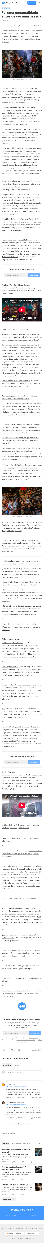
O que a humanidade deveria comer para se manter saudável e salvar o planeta (21, 952)
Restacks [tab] (16, 1065)
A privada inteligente (25, 968)
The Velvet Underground (11, 727)
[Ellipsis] (41, 1084)
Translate (6, 8)
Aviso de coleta (37, 1228)
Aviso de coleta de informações (26, 1040)
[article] (22, 1155)
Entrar (40, 3)
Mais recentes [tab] (16, 1144)
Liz (7, 1084)
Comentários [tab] (7, 1065)
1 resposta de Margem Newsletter (19, 1124)
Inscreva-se (32, 3)
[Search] (40, 1144)
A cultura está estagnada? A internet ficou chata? (14, 1168)
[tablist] (11, 1065)
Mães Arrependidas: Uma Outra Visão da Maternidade (20, 573)
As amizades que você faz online (14, 991)
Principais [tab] (6, 1144)
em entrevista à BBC (9, 571)
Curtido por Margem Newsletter (17, 1086)
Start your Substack (15, 1233)
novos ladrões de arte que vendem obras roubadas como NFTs (19, 397)
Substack (13, 1239)
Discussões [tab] (26, 1144)
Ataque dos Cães (8, 685)
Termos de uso (33, 1038)
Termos (28, 1228)
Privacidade (20, 1228)
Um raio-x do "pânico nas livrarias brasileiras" (19, 898)
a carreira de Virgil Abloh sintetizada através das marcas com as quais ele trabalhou (21, 655)
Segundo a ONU (8, 937)
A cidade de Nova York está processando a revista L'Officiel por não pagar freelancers (20, 826)
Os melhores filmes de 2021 (12, 838)
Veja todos (7, 1199)
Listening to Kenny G (10, 666)
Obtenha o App (32, 1233)
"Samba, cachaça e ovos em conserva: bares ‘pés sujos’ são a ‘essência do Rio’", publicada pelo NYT (21, 528)
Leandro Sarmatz (8, 540)
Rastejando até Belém (10, 256)
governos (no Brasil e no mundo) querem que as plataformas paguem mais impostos (22, 854)
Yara (3, 708)
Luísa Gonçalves (11, 1102)
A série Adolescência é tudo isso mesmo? (16, 1150)
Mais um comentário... (9, 1133)
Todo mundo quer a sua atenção (15, 1184)
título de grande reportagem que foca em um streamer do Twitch (20, 95)
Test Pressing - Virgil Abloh (12, 643)
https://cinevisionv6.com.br (32, 1094)
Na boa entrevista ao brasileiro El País (16, 380)
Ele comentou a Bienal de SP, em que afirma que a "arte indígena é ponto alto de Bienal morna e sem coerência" (20, 440)
